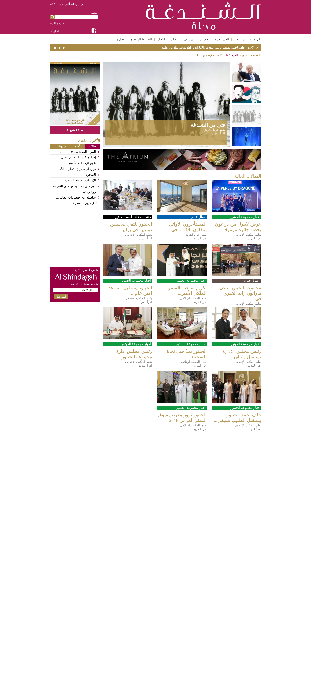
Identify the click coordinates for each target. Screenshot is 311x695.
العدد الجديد (222, 39)
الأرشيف (189, 39)
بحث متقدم (57, 23)
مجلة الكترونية (75, 130)
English (55, 31)
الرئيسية (255, 39)
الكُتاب (174, 39)
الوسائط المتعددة (141, 39)
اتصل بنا (120, 39)
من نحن (239, 39)
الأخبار (161, 39)
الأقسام (204, 39)
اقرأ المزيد (218, 133)
